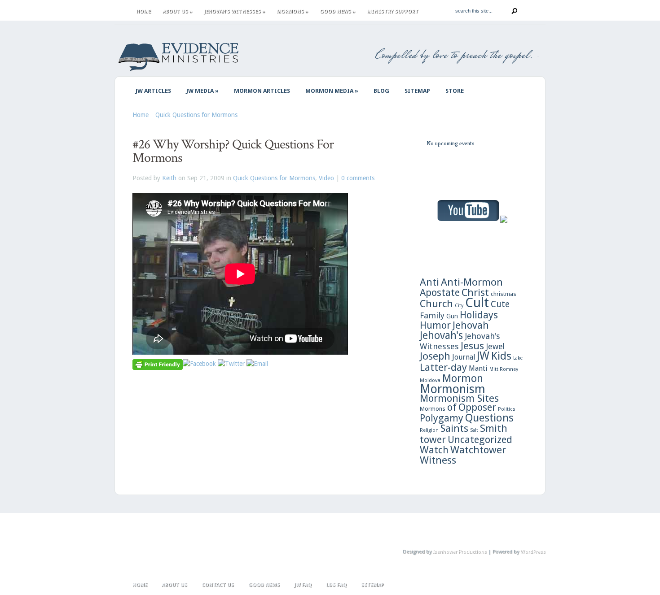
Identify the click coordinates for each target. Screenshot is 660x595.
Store (454, 90)
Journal (463, 357)
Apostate (440, 292)
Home (143, 11)
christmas (503, 293)
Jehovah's (441, 335)
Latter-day (443, 367)
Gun (452, 316)
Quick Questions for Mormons (196, 114)
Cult (477, 302)
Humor (435, 325)
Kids (501, 356)
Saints (454, 428)
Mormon (462, 378)
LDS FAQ (336, 585)
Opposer (477, 407)
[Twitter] (231, 363)
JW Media (202, 90)
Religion (429, 430)
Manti (478, 368)
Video (326, 178)
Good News (337, 11)
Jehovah (471, 325)
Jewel (495, 346)
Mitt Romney (503, 369)
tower (433, 439)
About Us (177, 11)
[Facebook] (199, 363)
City (459, 305)
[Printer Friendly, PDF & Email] (157, 364)
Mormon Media (331, 90)
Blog (381, 90)
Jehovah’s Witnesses (234, 11)
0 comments (357, 178)
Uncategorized (480, 439)
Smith (493, 428)
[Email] (257, 363)
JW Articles (153, 90)
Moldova (430, 380)
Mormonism (452, 389)
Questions (489, 418)
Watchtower (478, 450)
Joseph (435, 356)
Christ (475, 292)
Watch (434, 450)
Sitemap (417, 90)
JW (483, 355)
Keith (169, 178)
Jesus (472, 346)
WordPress (533, 552)
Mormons (292, 11)
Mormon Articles (262, 90)
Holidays (479, 315)
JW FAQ (303, 585)
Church (436, 303)
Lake (518, 358)
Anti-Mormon (472, 282)
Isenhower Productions (460, 552)
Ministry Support (392, 11)
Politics (506, 409)
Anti (429, 282)
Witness (438, 460)
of (452, 407)
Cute (500, 304)
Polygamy (441, 418)
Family (432, 315)
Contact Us (218, 585)
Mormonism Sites (459, 398)
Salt (474, 430)
